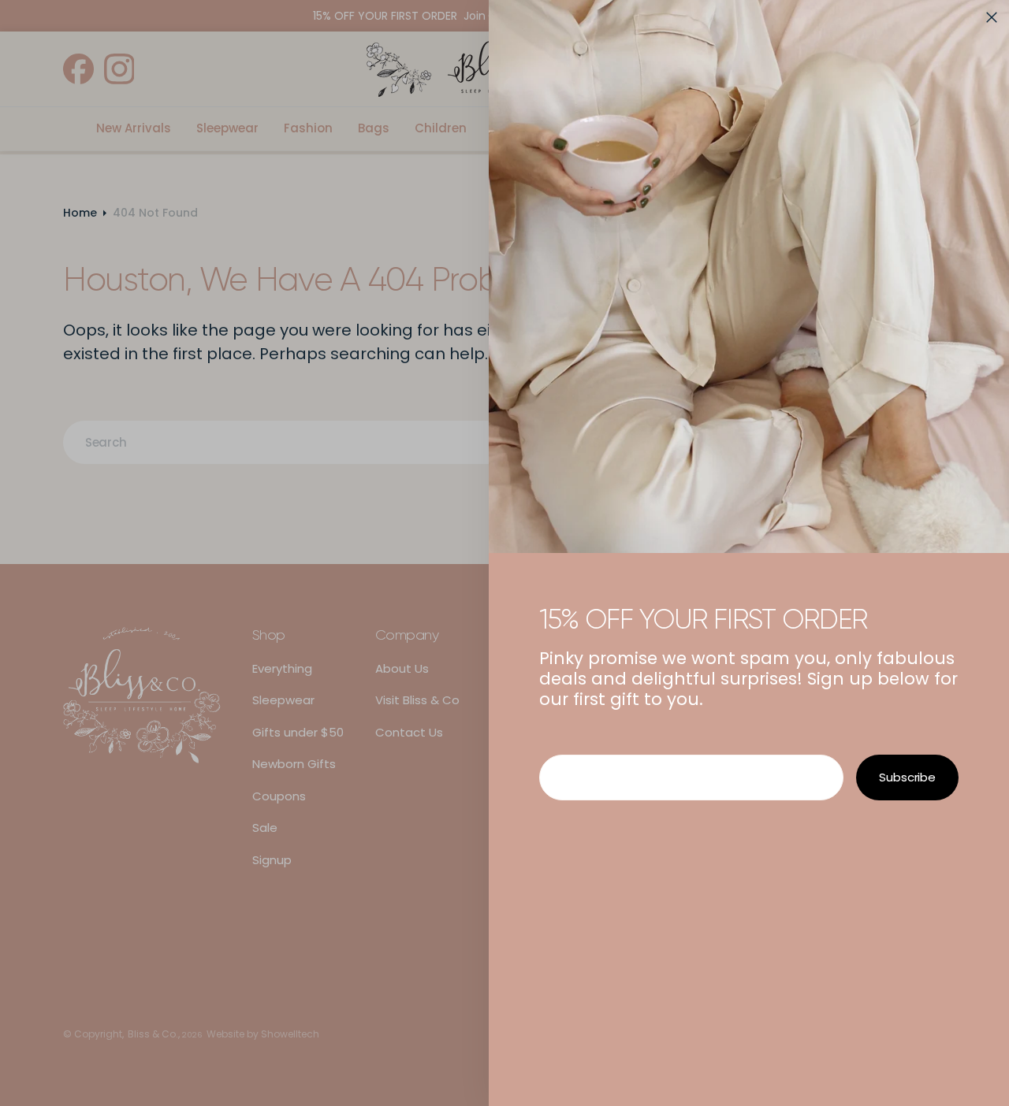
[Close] (991, 17)
